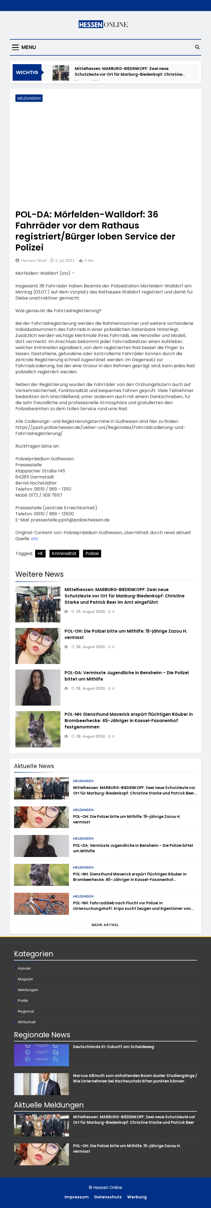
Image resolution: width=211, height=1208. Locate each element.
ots (34, 538)
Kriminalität (64, 553)
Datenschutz (108, 1197)
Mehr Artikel (105, 925)
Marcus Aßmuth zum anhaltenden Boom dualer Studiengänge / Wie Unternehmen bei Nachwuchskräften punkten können (135, 1078)
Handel (24, 968)
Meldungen (29, 98)
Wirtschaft (27, 1022)
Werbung (137, 1197)
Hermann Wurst (33, 260)
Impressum (77, 1197)
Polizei (92, 553)
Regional (26, 1011)
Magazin (25, 979)
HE (40, 553)
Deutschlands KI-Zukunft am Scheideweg (113, 1046)
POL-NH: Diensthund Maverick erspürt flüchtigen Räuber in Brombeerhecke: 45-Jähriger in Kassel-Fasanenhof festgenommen (129, 720)
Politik (23, 1000)
